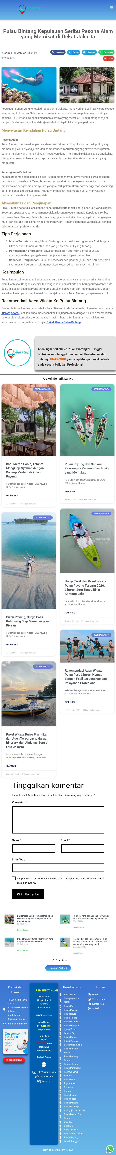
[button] (111, 8)
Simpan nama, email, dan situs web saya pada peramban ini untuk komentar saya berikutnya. (60, 880)
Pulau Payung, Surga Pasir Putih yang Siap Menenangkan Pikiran (27, 621)
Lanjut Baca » (22, 930)
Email (65, 840)
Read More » (12, 495)
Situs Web (18, 859)
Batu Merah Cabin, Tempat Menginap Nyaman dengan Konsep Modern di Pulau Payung (35, 919)
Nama (16, 840)
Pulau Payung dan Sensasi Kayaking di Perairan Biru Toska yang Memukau (87, 468)
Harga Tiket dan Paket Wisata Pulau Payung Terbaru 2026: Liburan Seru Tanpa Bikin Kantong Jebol (90, 942)
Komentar (19, 802)
